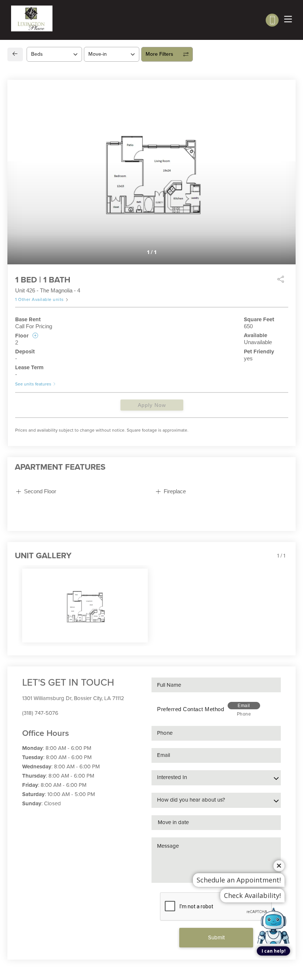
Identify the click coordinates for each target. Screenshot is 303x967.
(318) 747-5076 (40, 713)
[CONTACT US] (272, 20)
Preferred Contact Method (190, 709)
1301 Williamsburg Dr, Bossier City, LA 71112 (73, 698)
